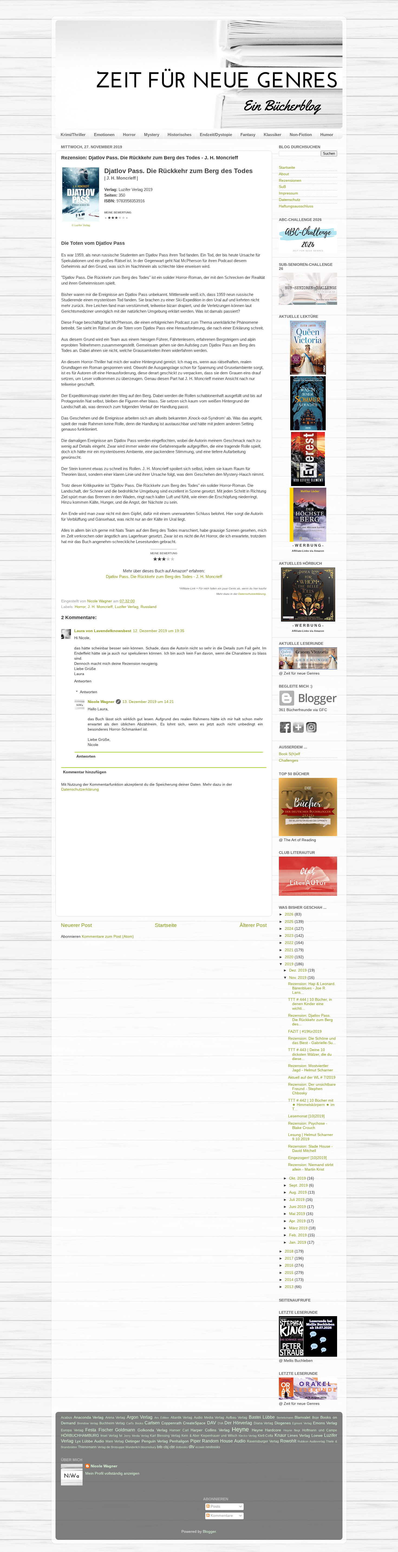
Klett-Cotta (265, 1436)
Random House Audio (223, 1440)
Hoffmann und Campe (319, 1430)
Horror (129, 134)
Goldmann (125, 1429)
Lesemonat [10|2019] (306, 1116)
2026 (290, 914)
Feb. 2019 (298, 1235)
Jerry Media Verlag (136, 1435)
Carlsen (152, 1422)
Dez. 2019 (298, 970)
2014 (290, 1280)
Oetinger (132, 1441)
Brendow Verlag (87, 1423)
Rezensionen (290, 181)
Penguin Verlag (155, 1441)
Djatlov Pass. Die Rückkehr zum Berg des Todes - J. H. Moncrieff (164, 576)
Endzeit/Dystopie (216, 134)
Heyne (240, 1429)
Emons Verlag (325, 1423)
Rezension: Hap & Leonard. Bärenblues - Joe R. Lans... (311, 988)
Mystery (151, 134)
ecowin (200, 1447)
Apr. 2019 (298, 1221)
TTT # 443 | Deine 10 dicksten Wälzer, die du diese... (310, 1054)
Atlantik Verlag (182, 1417)
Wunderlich (132, 1447)
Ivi (120, 1436)
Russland (148, 607)
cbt (172, 1447)
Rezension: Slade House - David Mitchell (310, 1148)
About (284, 174)
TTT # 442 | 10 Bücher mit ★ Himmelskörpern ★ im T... (311, 1104)
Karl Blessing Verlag (165, 1436)
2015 (290, 1273)
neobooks (212, 1447)
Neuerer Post (76, 925)
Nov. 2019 (298, 978)
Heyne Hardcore (266, 1430)
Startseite (166, 925)
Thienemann (87, 1447)
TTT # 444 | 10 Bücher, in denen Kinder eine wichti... (310, 1004)
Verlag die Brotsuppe (111, 1447)
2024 (290, 929)
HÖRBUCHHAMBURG (80, 1436)
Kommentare (221, 1516)
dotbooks (182, 1447)
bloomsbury (148, 1447)
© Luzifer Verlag (81, 225)
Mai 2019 (297, 1214)
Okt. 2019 (298, 1178)
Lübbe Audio (93, 1441)
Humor (326, 134)
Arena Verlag (115, 1417)
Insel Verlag (109, 1436)
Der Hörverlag (238, 1422)
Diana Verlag (263, 1423)
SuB (282, 187)
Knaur (280, 1435)
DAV (211, 1422)
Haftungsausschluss (296, 206)
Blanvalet (302, 1417)
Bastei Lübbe (262, 1417)
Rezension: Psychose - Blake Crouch (307, 1125)
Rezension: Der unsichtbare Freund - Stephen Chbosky (312, 1088)
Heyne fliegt (291, 1430)
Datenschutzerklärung (252, 593)
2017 (290, 1258)
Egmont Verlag (302, 1423)
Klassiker (272, 134)
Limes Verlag (299, 1436)
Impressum (288, 193)
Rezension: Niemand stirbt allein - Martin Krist (310, 1167)
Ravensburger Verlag (263, 1441)
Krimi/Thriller (73, 134)
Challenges (288, 760)
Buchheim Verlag (112, 1423)
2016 (290, 1265)
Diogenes (283, 1423)
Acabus (66, 1417)
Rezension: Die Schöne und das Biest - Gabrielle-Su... (312, 1040)
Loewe (317, 1436)
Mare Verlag (115, 1441)
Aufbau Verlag (236, 1417)
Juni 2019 (298, 1207)
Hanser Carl (179, 1430)
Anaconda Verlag (89, 1417)
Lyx (78, 1441)
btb (159, 1447)
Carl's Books (134, 1423)
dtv (191, 1446)
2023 (290, 936)
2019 (290, 964)
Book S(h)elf (289, 754)
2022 (290, 943)
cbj (166, 1447)
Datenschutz (289, 200)
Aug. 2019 (298, 1192)
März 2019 (299, 1228)
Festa (90, 1429)
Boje (315, 1417)
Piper (195, 1440)
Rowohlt (288, 1440)
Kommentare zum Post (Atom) (108, 936)
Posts (215, 1506)
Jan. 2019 (298, 1242)
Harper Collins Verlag (210, 1430)
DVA (220, 1423)
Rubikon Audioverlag (311, 1441)
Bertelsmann (285, 1417)
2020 (290, 957)
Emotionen (104, 134)
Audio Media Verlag (209, 1417)
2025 (290, 922)
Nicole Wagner (101, 702)
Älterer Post (253, 925)
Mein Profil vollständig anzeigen (112, 1473)
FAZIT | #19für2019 (305, 1031)
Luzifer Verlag (126, 607)
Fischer (106, 1429)
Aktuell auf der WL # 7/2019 (311, 1077)
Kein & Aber (190, 1436)
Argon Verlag (140, 1417)
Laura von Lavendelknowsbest (102, 631)
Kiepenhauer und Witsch (219, 1436)
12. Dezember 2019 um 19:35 (158, 631)
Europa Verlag (72, 1430)
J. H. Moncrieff (100, 607)
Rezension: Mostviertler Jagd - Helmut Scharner (310, 1068)
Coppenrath (171, 1423)
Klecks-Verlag (248, 1435)
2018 (290, 1251)
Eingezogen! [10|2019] (307, 1158)
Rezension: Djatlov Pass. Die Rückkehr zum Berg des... (310, 1019)
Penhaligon (179, 1441)
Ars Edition (161, 1417)
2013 (290, 1287)
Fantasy (247, 134)
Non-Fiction (301, 134)
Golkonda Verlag (152, 1430)
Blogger (209, 1532)
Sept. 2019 (299, 1185)
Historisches (179, 134)
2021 (290, 950)
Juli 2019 (297, 1200)
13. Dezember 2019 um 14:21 (148, 702)
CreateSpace (194, 1423)
